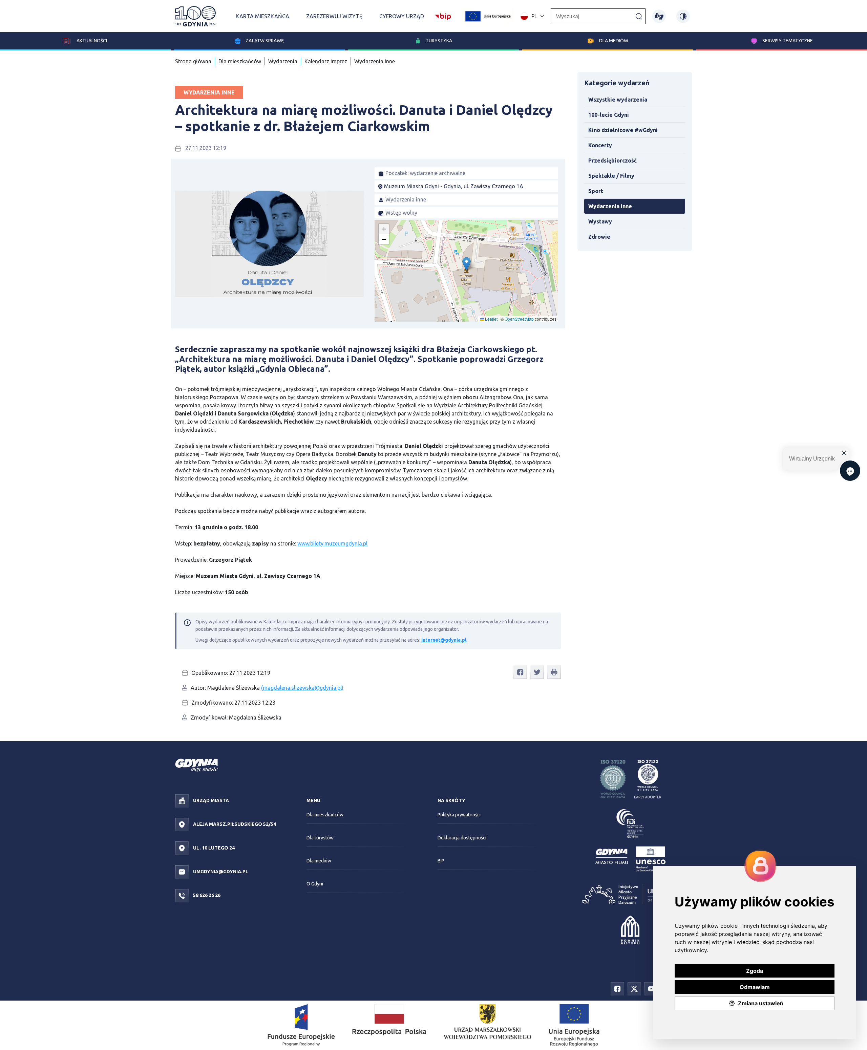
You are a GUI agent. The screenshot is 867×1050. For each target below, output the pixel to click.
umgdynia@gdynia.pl (220, 871)
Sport (595, 191)
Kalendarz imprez (325, 61)
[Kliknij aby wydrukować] (554, 672)
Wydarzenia (282, 61)
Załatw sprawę (265, 40)
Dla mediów (613, 40)
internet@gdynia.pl (443, 640)
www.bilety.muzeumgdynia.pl (332, 543)
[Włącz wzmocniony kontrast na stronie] (683, 16)
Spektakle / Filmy (611, 176)
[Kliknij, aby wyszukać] (638, 16)
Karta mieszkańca (262, 16)
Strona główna (193, 61)
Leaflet (491, 319)
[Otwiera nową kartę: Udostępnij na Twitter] (537, 672)
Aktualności (91, 40)
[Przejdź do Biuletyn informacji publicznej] (443, 16)
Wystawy (600, 221)
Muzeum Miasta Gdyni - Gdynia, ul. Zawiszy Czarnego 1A (453, 186)
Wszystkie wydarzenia (617, 100)
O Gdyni (314, 883)
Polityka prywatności (459, 814)
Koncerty (600, 145)
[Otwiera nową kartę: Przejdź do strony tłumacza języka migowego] (659, 16)
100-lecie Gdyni (608, 115)
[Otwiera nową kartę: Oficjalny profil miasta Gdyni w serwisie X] (634, 988)
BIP (441, 860)
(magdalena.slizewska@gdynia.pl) (302, 688)
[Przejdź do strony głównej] (195, 16)
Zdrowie (599, 237)
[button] (466, 264)
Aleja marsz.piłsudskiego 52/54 (234, 824)
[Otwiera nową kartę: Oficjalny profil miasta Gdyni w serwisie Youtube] (651, 988)
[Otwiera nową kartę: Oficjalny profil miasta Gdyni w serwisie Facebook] (617, 988)
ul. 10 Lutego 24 (213, 848)
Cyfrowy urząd (401, 16)
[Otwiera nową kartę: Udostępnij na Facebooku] (520, 672)
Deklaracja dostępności (462, 837)
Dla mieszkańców (239, 61)
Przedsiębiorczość (612, 160)
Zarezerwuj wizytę (334, 16)
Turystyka (439, 40)
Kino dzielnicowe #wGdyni (623, 130)
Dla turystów (320, 837)
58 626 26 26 (206, 895)
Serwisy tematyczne (787, 40)
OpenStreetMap (519, 319)
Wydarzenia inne (374, 61)
